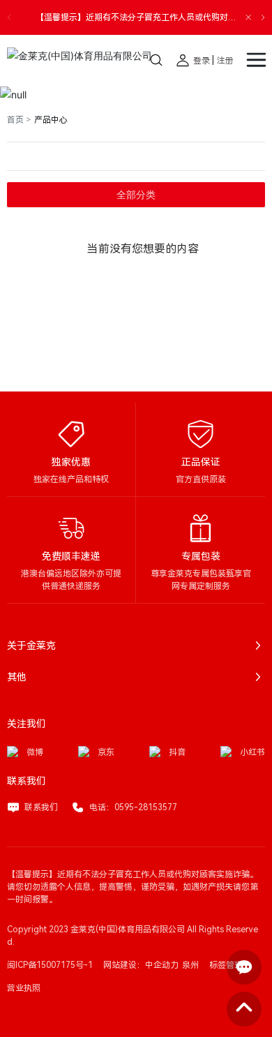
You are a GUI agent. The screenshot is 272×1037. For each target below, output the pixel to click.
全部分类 (136, 194)
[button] (263, 17)
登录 (202, 61)
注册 (225, 61)
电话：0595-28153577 (133, 807)
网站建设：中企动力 (141, 965)
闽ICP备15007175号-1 (50, 965)
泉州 (190, 965)
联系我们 (41, 807)
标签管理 (226, 965)
